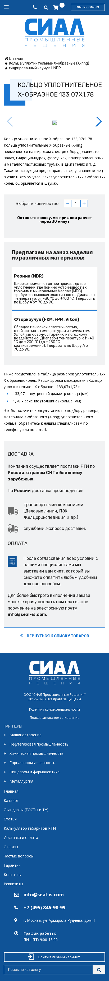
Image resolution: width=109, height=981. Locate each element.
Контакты (12, 874)
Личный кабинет (87, 7)
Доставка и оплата (21, 837)
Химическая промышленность (36, 753)
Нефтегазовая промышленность (39, 744)
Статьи (10, 818)
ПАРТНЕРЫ (13, 726)
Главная (11, 791)
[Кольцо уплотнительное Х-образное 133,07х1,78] (54, 122)
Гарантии (12, 865)
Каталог (11, 800)
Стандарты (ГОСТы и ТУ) (26, 809)
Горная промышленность (32, 762)
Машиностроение (26, 734)
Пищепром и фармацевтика (35, 771)
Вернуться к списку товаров (57, 636)
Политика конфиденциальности (54, 709)
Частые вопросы (19, 856)
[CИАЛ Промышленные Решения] (54, 32)
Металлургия (21, 781)
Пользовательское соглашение (54, 717)
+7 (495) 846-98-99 (44, 907)
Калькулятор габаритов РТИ (30, 828)
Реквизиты (13, 883)
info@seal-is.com (27, 614)
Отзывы (11, 846)
